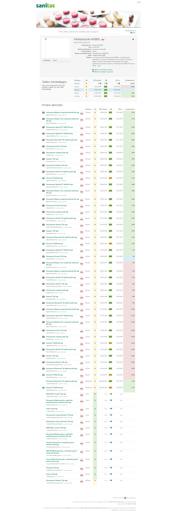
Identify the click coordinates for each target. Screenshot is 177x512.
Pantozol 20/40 (97, 45)
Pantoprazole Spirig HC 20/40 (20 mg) (59, 127)
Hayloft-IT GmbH (131, 504)
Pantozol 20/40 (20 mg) (54, 178)
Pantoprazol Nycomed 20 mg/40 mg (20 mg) (61, 140)
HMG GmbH (113, 502)
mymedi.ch (120, 502)
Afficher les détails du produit (103, 72)
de (137, 2)
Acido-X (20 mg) (51, 408)
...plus (98, 65)
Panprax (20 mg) (52, 159)
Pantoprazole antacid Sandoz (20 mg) (59, 415)
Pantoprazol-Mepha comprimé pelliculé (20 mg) (62, 112)
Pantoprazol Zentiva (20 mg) (56, 146)
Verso (55, 60)
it (140, 2)
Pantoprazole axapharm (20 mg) (57, 152)
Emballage (46, 60)
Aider (134, 33)
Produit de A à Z (130, 30)
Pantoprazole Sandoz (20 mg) (56, 165)
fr (139, 2)
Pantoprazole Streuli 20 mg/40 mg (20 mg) (61, 171)
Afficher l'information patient (103, 70)
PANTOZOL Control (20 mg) (56, 394)
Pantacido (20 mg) (52, 468)
